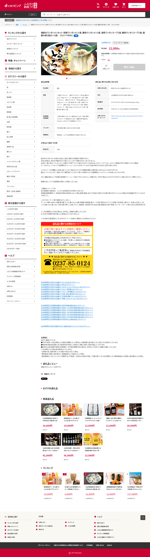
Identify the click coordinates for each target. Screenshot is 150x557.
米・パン (9, 92)
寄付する (41, 529)
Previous (42, 59)
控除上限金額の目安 (13, 266)
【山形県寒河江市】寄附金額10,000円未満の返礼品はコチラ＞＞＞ (63, 305)
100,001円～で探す (13, 248)
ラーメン (24, 25)
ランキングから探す (13, 523)
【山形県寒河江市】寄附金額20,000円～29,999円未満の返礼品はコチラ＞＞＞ (67, 312)
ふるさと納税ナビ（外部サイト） (105, 537)
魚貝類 (9, 107)
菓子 (8, 132)
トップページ (8, 25)
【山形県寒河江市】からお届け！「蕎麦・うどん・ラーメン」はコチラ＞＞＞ (64, 298)
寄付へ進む (129, 67)
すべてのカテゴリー (13, 82)
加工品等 (10, 137)
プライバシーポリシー (14, 301)
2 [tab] (70, 78)
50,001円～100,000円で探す (16, 244)
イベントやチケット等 (13, 161)
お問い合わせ (11, 291)
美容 (8, 181)
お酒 (8, 122)
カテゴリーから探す (13, 530)
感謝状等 (10, 196)
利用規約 (10, 296)
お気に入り (116, 7)
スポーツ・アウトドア (13, 171)
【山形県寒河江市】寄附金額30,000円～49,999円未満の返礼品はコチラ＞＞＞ (67, 314)
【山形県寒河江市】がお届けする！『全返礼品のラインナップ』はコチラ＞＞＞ (65, 326)
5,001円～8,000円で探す (15, 214)
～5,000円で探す (12, 209)
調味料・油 (10, 147)
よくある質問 (11, 281)
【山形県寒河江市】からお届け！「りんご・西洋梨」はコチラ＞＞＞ (62, 289)
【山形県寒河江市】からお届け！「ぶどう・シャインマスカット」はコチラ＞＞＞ (65, 287)
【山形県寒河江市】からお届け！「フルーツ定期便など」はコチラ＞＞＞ (64, 291)
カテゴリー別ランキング (14, 44)
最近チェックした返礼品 (45, 526)
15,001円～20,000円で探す (16, 229)
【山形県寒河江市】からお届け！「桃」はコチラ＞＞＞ (58, 284)
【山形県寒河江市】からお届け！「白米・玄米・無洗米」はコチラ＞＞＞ (63, 294)
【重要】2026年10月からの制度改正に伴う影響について (34, 20)
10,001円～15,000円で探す (16, 224)
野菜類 (9, 112)
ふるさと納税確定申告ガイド (16, 271)
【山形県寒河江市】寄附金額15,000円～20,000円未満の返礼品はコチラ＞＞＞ (67, 310)
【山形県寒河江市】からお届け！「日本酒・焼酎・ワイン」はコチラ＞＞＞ (63, 296)
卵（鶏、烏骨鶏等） (12, 117)
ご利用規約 (89, 545)
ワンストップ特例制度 (14, 276)
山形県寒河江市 (106, 42)
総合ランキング (12, 39)
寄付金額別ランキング (14, 53)
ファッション (10, 186)
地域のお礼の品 (12, 166)
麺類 (17, 25)
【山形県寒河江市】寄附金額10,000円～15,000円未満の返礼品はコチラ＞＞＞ (67, 308)
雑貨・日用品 (11, 176)
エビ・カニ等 (11, 102)
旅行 (8, 156)
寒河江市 (44, 378)
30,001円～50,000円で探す (16, 239)
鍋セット (9, 151)
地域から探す (14, 68)
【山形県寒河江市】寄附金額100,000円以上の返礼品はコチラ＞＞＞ (63, 319)
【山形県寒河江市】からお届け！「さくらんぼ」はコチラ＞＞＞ (60, 282)
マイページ (106, 7)
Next (95, 59)
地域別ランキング (12, 49)
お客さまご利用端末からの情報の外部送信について (68, 545)
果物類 (9, 97)
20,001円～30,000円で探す (16, 234)
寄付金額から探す (12, 533)
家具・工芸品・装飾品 (14, 191)
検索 (98, 7)
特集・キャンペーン (17, 60)
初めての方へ (11, 261)
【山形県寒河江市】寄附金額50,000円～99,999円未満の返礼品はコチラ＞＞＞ (67, 317)
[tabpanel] (69, 58)
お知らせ (9, 286)
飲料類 (9, 127)
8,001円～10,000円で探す (15, 219)
